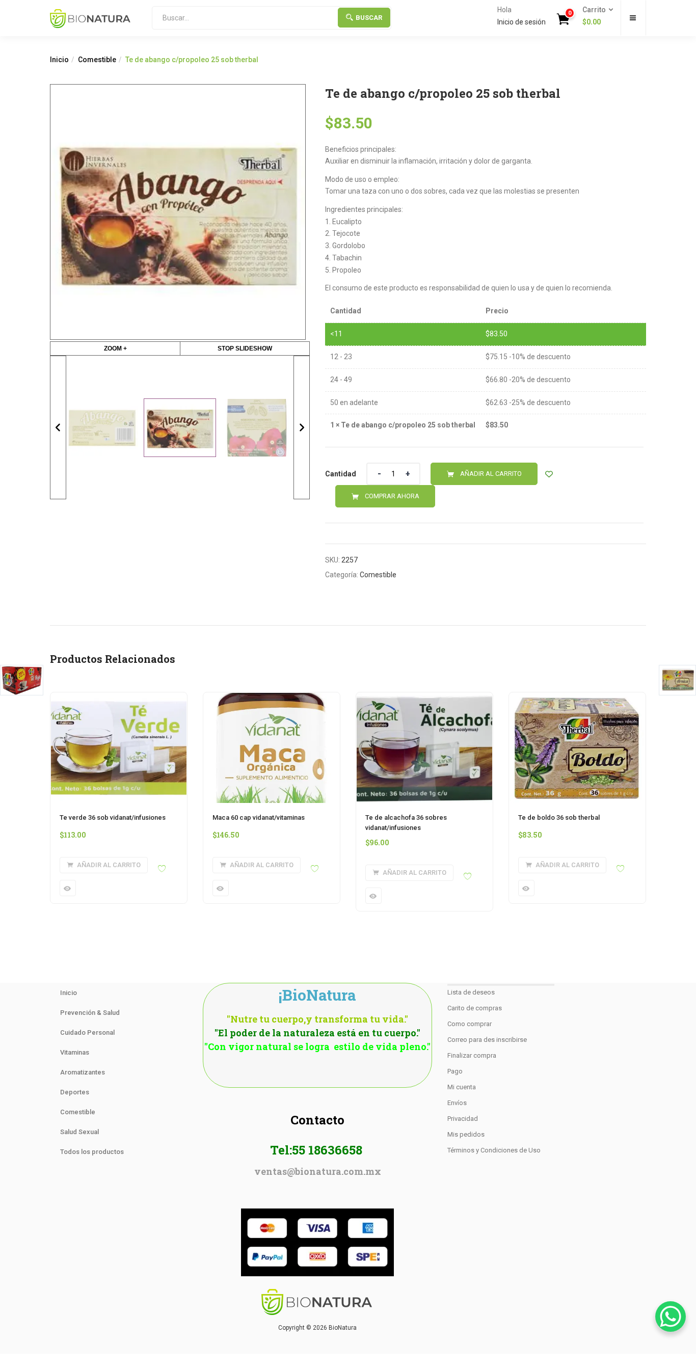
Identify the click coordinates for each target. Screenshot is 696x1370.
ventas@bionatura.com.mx (317, 1171)
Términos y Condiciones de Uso (494, 1150)
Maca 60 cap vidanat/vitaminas (258, 817)
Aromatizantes (82, 1072)
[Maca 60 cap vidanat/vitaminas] (271, 698)
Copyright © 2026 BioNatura (317, 1327)
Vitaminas (74, 1052)
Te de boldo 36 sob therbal (559, 817)
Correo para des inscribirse (487, 1039)
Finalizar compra (471, 1055)
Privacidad (462, 1118)
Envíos (457, 1103)
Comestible (97, 60)
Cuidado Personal (87, 1032)
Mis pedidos (466, 1134)
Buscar (369, 17)
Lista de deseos (471, 992)
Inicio (59, 60)
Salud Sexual (79, 1132)
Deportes (74, 1092)
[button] (594, 16)
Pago (455, 1071)
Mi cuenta (461, 1087)
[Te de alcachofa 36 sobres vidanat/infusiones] (424, 698)
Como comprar (469, 1024)
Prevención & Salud (90, 1012)
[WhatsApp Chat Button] (670, 1316)
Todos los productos (92, 1152)
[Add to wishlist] (549, 474)
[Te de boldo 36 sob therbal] (577, 698)
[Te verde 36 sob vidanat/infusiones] (118, 698)
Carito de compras (474, 1008)
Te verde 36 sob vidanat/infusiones (113, 817)
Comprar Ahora (392, 496)
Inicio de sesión (521, 22)
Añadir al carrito (491, 473)
